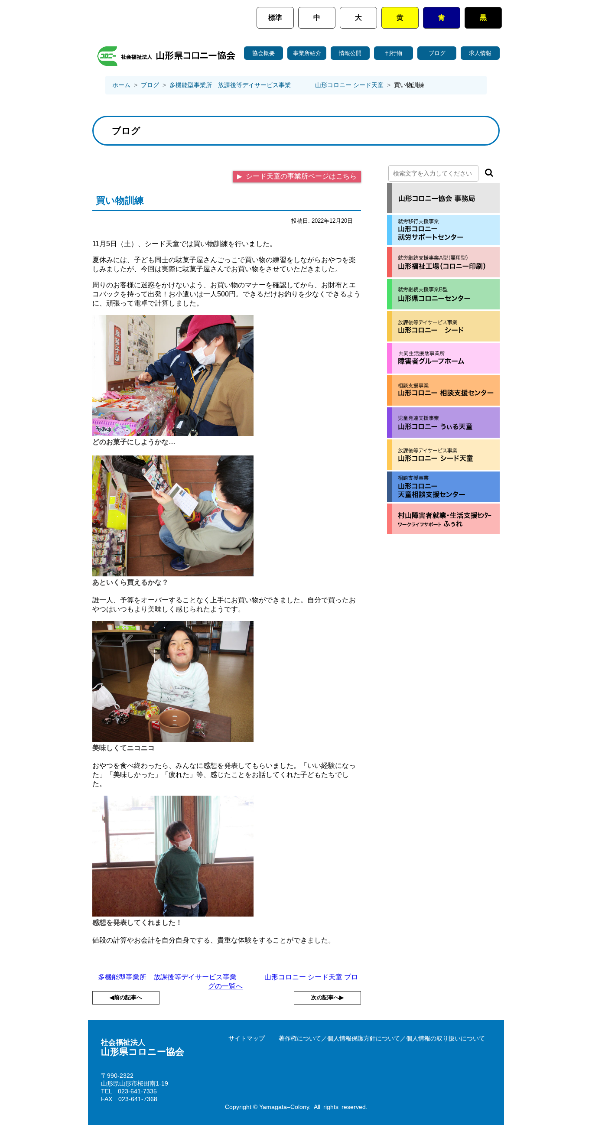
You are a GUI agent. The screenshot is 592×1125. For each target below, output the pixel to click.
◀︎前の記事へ (126, 997)
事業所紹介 (307, 53)
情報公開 (350, 53)
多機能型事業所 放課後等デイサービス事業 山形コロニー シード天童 (276, 84)
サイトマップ (246, 1038)
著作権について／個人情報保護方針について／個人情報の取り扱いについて (382, 1038)
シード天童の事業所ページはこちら (300, 176)
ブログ (437, 53)
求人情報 (480, 53)
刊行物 (393, 53)
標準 (275, 17)
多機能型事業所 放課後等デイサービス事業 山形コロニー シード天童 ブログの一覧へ (228, 981)
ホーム (121, 84)
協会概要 (263, 53)
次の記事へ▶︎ (327, 997)
